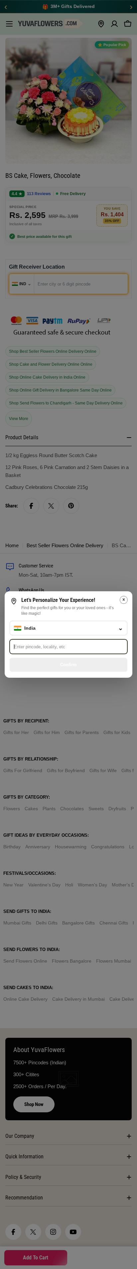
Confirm (68, 664)
